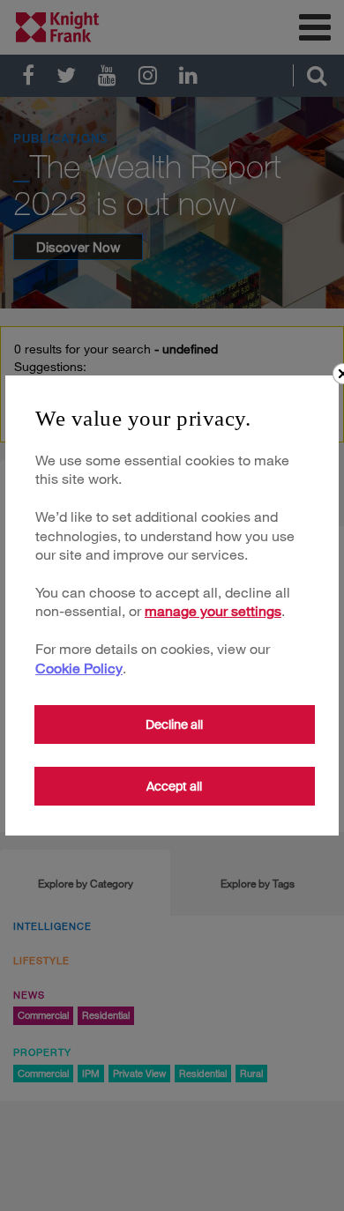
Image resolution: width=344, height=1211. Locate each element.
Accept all (174, 786)
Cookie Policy (79, 667)
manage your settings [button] (213, 610)
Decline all (174, 724)
